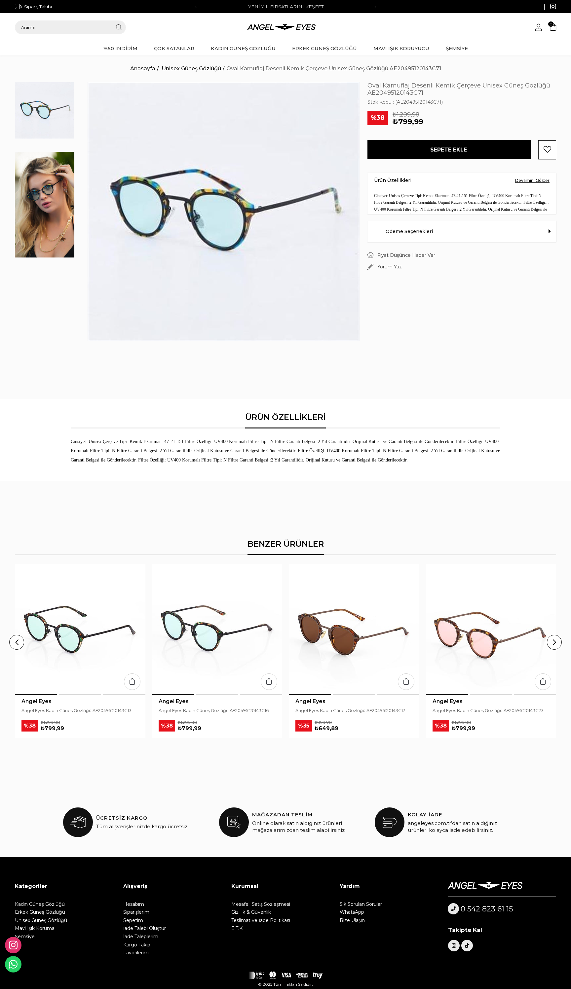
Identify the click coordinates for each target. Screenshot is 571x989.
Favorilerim (136, 953)
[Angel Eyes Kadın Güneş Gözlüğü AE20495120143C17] (354, 629)
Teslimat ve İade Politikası (260, 920)
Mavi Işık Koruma (35, 928)
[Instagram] (454, 945)
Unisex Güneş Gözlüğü (41, 920)
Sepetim (133, 920)
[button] (36, 694)
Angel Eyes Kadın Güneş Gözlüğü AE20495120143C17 (350, 710)
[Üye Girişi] (538, 27)
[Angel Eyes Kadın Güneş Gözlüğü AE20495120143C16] (217, 629)
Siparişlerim (136, 912)
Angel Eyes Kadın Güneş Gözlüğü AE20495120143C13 (76, 710)
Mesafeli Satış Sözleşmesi (260, 904)
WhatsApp (352, 912)
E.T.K (237, 928)
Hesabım (133, 904)
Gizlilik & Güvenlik (251, 912)
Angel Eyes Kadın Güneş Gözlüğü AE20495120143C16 (214, 710)
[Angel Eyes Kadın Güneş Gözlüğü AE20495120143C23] (491, 629)
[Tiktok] (467, 945)
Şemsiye (25, 936)
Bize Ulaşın (352, 920)
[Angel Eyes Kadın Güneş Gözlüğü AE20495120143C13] (80, 629)
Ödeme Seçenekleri (409, 231)
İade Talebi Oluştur (144, 928)
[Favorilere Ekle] (547, 149)
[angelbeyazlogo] (493, 886)
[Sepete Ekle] (132, 681)
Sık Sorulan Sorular (361, 904)
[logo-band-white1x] (285, 975)
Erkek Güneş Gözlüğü (40, 912)
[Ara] (119, 27)
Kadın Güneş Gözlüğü (40, 904)
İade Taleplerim (140, 936)
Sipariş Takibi (38, 6)
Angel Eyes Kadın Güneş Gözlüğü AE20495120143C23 (488, 710)
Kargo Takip (136, 945)
